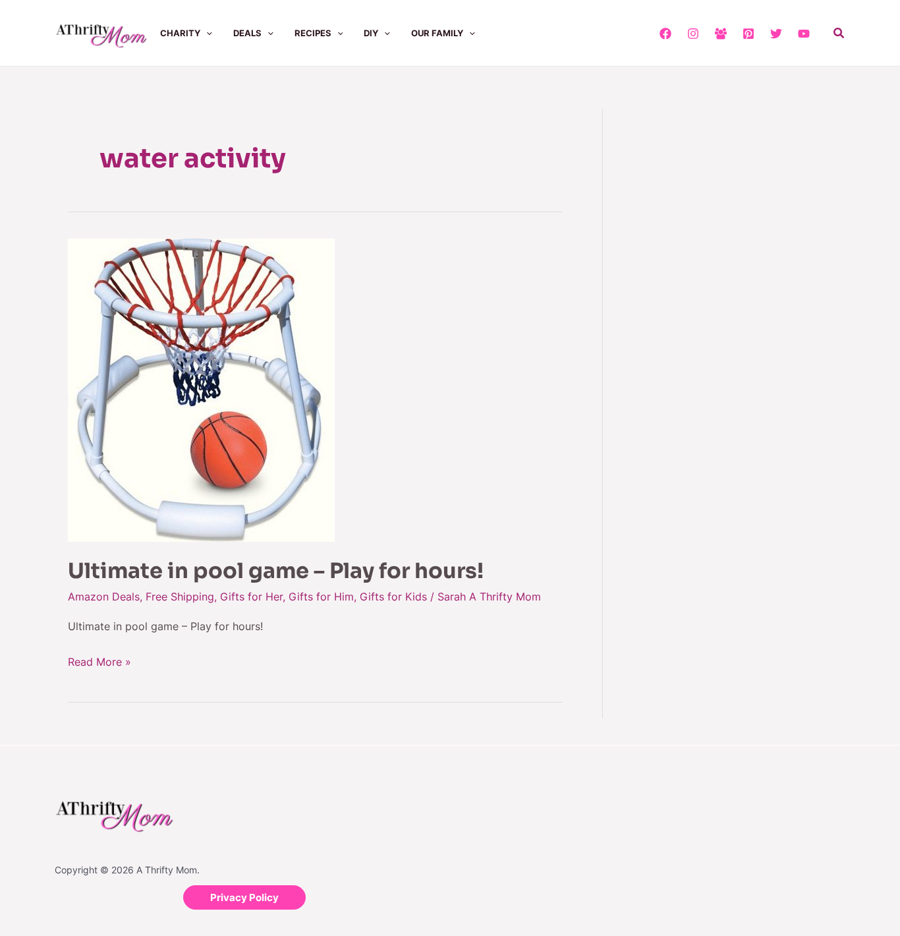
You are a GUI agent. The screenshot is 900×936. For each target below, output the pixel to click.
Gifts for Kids (393, 596)
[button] (206, 33)
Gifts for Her (251, 596)
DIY (371, 33)
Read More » (99, 660)
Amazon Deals (104, 596)
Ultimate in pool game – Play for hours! (276, 571)
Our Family (437, 33)
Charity (180, 33)
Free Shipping (180, 596)
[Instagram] (693, 34)
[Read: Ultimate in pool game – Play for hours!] (201, 388)
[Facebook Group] (721, 34)
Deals (247, 33)
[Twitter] (776, 34)
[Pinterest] (748, 34)
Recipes (313, 33)
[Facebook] (665, 34)
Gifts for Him (321, 596)
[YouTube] (804, 34)
